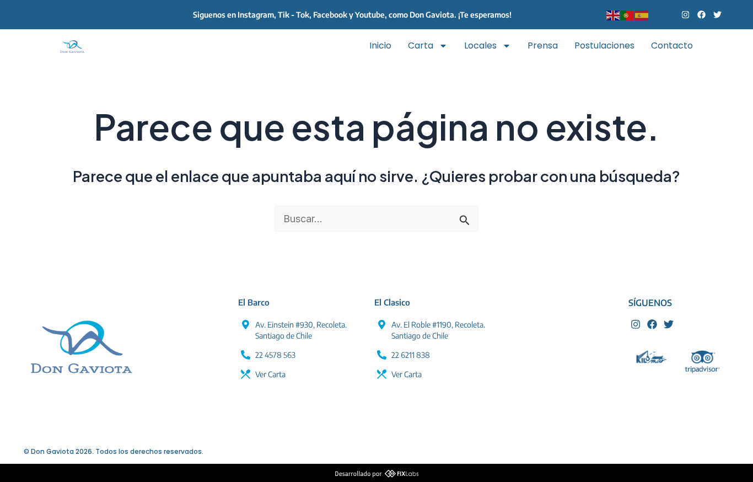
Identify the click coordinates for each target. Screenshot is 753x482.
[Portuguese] (628, 14)
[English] (613, 14)
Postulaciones (604, 45)
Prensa (543, 45)
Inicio (380, 45)
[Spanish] (642, 14)
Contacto (672, 45)
